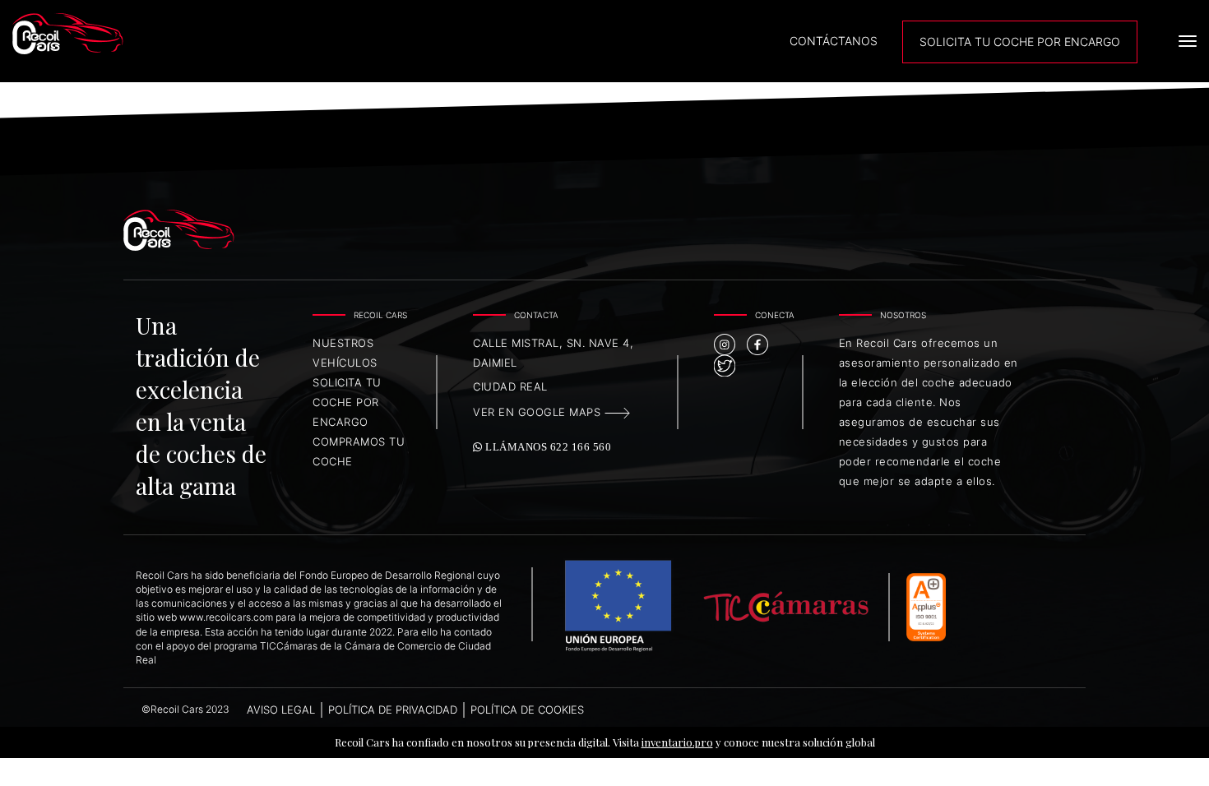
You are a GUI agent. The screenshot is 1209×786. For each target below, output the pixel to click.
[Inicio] (157, 33)
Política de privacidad (392, 709)
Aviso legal (281, 709)
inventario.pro (677, 742)
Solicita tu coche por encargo (347, 402)
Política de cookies (527, 709)
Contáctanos (834, 41)
